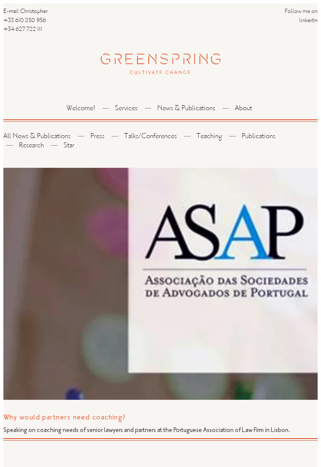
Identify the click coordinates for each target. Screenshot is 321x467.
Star (69, 145)
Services (126, 108)
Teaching (209, 136)
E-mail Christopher (25, 12)
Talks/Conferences (150, 136)
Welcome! (80, 108)
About (243, 108)
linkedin (308, 21)
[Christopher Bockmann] (160, 55)
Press (97, 136)
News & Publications (186, 108)
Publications (258, 136)
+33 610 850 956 (24, 21)
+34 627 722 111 (22, 30)
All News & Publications (37, 136)
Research (31, 145)
